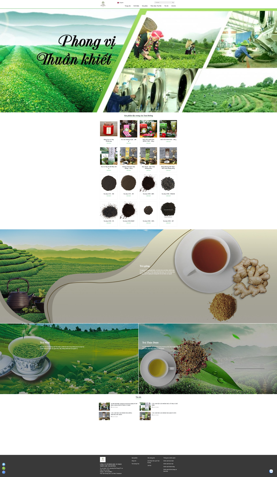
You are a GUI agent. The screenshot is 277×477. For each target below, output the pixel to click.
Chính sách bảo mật (168, 463)
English (121, 2)
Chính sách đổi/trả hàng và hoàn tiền (170, 470)
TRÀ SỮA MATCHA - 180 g (168, 139)
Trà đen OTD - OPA (148, 221)
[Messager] (3, 464)
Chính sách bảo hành (168, 461)
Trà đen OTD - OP (168, 221)
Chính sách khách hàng (169, 466)
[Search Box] (173, 2)
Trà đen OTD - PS (109, 221)
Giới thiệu (136, 6)
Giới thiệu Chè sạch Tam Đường (153, 461)
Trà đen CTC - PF (128, 194)
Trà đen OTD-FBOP (128, 221)
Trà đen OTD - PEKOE (168, 194)
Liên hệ (173, 6)
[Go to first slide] (273, 60)
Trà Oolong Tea (135, 463)
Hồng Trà (134, 461)
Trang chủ (128, 6)
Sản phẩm (145, 6)
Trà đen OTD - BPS (148, 194)
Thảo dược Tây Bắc (156, 6)
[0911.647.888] (3, 468)
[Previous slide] (3, 61)
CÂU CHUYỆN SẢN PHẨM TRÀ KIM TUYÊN (164, 413)
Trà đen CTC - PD (109, 194)
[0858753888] (3, 472)
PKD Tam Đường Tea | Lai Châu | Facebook (111, 473)
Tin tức (166, 6)
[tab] (136, 110)
